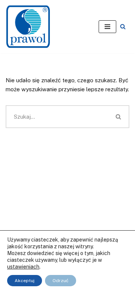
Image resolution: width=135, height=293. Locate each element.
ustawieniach (23, 267)
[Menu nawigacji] (107, 26)
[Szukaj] (123, 26)
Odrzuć (60, 280)
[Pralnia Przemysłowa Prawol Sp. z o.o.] (28, 26)
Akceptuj (24, 280)
